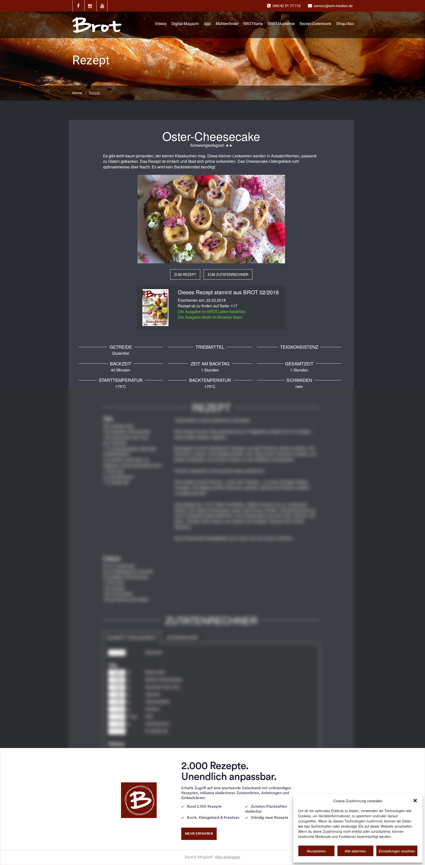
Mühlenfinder (227, 23)
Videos (161, 23)
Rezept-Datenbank (315, 23)
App (207, 23)
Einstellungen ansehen (397, 850)
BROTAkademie (281, 23)
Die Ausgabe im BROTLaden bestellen (212, 311)
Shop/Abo (345, 23)
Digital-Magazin (185, 23)
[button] (415, 800)
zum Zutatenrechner (228, 274)
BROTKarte (253, 23)
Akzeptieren (316, 850)
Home (77, 93)
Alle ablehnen (355, 850)
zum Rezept (185, 274)
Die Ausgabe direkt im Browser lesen (210, 317)
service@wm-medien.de (333, 6)
